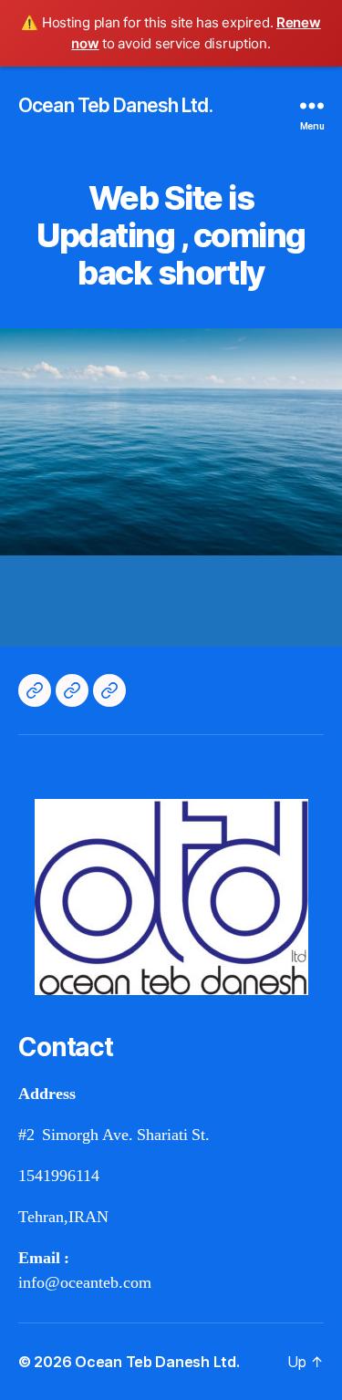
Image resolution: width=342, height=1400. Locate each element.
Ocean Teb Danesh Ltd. (115, 105)
